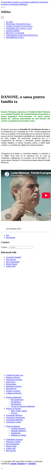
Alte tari (14, 413)
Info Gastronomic (13, 262)
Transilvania (15, 433)
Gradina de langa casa (14, 375)
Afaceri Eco (10, 382)
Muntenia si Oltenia (18, 435)
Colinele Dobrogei (18, 428)
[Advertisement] (25, 66)
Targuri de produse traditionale (23, 406)
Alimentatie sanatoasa (14, 439)
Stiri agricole (11, 259)
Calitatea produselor (14, 393)
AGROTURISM (12, 31)
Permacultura (11, 384)
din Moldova (16, 402)
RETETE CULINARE (15, 33)
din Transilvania (17, 399)
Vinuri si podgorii (13, 426)
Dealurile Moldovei (18, 431)
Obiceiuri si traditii (13, 442)
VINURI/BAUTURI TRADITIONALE (22, 35)
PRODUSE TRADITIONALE (18, 24)
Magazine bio (11, 388)
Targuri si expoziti (13, 391)
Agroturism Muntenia (14, 420)
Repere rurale (11, 446)
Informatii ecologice (14, 386)
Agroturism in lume (13, 422)
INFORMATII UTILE (15, 37)
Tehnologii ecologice (14, 380)
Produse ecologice (13, 377)
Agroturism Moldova (14, 415)
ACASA (9, 22)
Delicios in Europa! (13, 408)
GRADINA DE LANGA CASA (19, 28)
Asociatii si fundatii (13, 257)
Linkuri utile (11, 266)
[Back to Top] (2, 468)
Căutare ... (5, 247)
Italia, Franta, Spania (19, 411)
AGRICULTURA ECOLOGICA (19, 26)
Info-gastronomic (12, 444)
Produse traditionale (13, 397)
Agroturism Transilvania (15, 417)
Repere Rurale (11, 264)
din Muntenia (16, 404)
